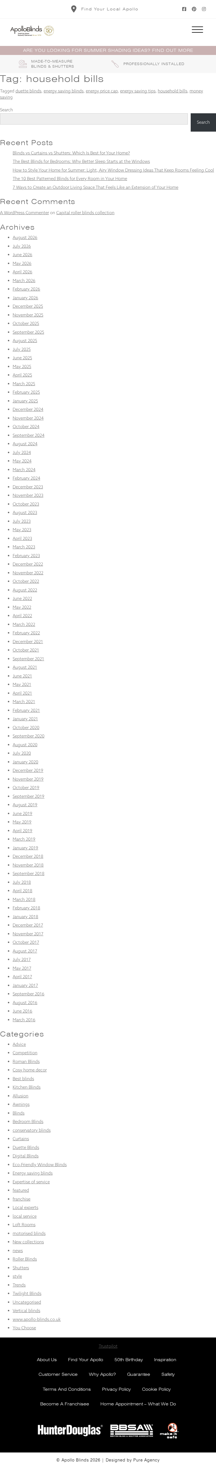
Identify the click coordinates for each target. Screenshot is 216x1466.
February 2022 (26, 632)
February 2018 (26, 908)
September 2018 (28, 873)
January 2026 (25, 297)
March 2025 (24, 383)
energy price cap (102, 91)
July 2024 (22, 452)
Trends (19, 1285)
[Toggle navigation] (197, 31)
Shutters (21, 1267)
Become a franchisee (64, 1404)
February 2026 (26, 289)
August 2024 (25, 443)
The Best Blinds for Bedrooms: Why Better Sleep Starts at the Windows (81, 161)
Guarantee (138, 1374)
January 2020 (25, 762)
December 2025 (28, 306)
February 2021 (26, 710)
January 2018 (25, 916)
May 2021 (22, 684)
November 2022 (28, 572)
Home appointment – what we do (138, 1404)
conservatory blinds (32, 1130)
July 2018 (22, 882)
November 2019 (28, 779)
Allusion (20, 1096)
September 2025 (28, 332)
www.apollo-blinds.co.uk (37, 1319)
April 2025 (22, 375)
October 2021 (26, 650)
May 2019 (22, 822)
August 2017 (25, 951)
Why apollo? (102, 1374)
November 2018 (28, 865)
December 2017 (28, 925)
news (18, 1250)
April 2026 (22, 271)
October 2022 (26, 581)
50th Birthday (128, 1359)
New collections (28, 1241)
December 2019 (28, 770)
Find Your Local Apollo (109, 9)
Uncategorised (27, 1302)
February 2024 (26, 478)
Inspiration (165, 1359)
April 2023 (22, 538)
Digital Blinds (26, 1156)
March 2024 (24, 469)
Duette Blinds (26, 1147)
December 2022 (28, 564)
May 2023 (22, 529)
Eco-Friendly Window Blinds (40, 1164)
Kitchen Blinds (26, 1087)
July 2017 (22, 959)
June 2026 (22, 254)
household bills (172, 91)
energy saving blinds (64, 91)
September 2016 (28, 993)
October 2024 (26, 426)
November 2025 (28, 315)
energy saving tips (138, 91)
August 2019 (25, 804)
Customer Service (58, 1374)
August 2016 (25, 1002)
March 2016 (24, 1019)
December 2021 (28, 641)
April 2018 (22, 890)
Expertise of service (31, 1181)
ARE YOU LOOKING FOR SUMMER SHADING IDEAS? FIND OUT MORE (108, 50)
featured (21, 1190)
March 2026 (24, 280)
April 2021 (22, 693)
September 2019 (28, 796)
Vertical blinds (26, 1310)
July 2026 (22, 246)
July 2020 (22, 753)
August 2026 (25, 237)
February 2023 (26, 555)
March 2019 (24, 839)
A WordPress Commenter (24, 212)
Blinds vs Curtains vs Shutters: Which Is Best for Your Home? (71, 153)
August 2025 (25, 340)
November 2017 (28, 933)
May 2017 (22, 968)
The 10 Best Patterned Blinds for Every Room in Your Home (70, 178)
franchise (21, 1199)
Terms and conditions (67, 1389)
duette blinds (28, 91)
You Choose (24, 1327)
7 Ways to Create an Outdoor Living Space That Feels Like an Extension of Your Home (95, 187)
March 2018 (24, 899)
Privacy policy (116, 1389)
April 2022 (22, 615)
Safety (168, 1374)
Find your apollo (85, 1359)
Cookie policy (156, 1389)
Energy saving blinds (33, 1173)
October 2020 (26, 727)
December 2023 (28, 487)
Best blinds (23, 1078)
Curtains (21, 1138)
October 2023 (26, 504)
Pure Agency (146, 1460)
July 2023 (22, 521)
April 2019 (22, 830)
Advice (19, 1044)
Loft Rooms (24, 1224)
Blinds (18, 1113)
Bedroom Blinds (28, 1121)
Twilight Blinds (27, 1293)
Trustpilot (108, 1346)
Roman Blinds (26, 1061)
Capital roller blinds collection (85, 212)
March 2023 (24, 547)
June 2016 (22, 1011)
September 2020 (28, 736)
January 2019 (25, 848)
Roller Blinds (25, 1259)
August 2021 (25, 667)
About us (47, 1359)
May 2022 (22, 607)
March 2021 (24, 701)
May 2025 (22, 366)
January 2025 (25, 401)
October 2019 (26, 787)
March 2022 (24, 624)
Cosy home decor (30, 1070)
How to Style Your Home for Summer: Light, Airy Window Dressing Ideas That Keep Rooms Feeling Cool (113, 170)
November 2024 (28, 418)
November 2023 (28, 495)
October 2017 (26, 942)
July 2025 (22, 349)
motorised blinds (29, 1233)
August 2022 (25, 590)
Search (6, 109)
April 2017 (22, 976)
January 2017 (25, 985)
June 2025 (22, 357)
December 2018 (28, 856)
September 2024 (28, 435)
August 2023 (25, 512)
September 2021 (28, 658)
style (17, 1276)
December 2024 (28, 409)
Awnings (21, 1104)
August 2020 (25, 744)
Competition (25, 1052)
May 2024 (22, 461)
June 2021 (22, 676)
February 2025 (26, 392)
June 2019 (22, 813)
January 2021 (25, 718)
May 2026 (22, 263)
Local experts (25, 1207)
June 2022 (22, 598)
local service (25, 1216)
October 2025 (26, 323)
